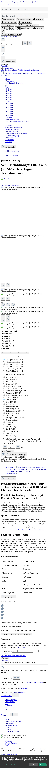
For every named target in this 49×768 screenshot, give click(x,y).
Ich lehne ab (33, 765)
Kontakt (8, 729)
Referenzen (9, 708)
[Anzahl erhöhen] (18, 447)
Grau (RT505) (11, 402)
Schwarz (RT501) (12, 431)
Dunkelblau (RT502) (13, 386)
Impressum (9, 727)
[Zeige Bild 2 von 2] (4, 288)
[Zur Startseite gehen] (9, 36)
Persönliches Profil (15, 70)
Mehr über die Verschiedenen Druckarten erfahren (26, 530)
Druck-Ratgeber (11, 700)
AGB (7, 719)
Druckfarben (10, 702)
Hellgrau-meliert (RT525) (15, 411)
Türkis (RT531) (11, 433)
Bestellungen (34, 70)
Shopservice (5, 715)
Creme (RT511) (11, 384)
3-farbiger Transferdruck (14, 364)
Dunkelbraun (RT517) (14, 388)
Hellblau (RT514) (12, 406)
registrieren (9, 68)
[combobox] (11, 44)
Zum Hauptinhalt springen (10, 2)
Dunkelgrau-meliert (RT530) (16, 391)
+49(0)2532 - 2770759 (34, 682)
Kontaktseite (23, 688)
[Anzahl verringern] (5, 447)
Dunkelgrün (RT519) (13, 393)
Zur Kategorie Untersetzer (14, 83)
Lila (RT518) (10, 415)
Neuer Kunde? (22, 647)
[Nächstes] (8, 285)
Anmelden (4, 66)
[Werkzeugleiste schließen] (3, 31)
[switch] (8, 19)
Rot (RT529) (10, 429)
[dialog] (24, 761)
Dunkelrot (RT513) (12, 397)
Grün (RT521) (11, 404)
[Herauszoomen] (3, 304)
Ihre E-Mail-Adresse (9, 651)
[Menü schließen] (6, 85)
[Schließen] (2, 302)
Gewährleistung (11, 725)
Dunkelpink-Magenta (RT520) (17, 395)
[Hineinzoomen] (13, 304)
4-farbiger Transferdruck (14, 366)
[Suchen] (24, 43)
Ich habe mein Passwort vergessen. (13, 656)
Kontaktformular (19, 692)
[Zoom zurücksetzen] (8, 304)
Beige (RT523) (11, 377)
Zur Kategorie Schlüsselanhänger (17, 121)
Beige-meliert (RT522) (14, 379)
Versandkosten (40, 749)
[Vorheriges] (3, 285)
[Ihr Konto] (3, 57)
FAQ (7, 704)
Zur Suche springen (27, 2)
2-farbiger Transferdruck (14, 362)
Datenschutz (9, 723)
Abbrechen (5, 660)
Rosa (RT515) (11, 427)
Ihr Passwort (6, 653)
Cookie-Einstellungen (13, 721)
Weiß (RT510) (11, 436)
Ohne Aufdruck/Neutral (14, 371)
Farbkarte (8, 706)
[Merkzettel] (2, 54)
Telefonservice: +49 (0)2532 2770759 (15, 9)
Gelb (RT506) (11, 400)
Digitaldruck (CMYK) (14, 369)
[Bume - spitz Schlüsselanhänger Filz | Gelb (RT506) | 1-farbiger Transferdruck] (24, 188)
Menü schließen (10, 62)
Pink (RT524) (10, 424)
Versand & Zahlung (12, 731)
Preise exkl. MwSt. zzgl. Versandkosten (15, 353)
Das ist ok (43, 765)
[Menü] (3, 39)
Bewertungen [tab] (10, 473)
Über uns (8, 710)
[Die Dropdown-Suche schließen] (29, 43)
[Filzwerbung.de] (24, 179)
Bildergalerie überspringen (10, 185)
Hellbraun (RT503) (12, 409)
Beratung (8, 741)
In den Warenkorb (7, 451)
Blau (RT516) (11, 382)
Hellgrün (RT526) (12, 413)
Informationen (6, 696)
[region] (24, 258)
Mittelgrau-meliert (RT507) (15, 418)
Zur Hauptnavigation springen (19, 3)
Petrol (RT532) (11, 422)
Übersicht (4, 70)
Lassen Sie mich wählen (9, 765)
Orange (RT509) (12, 420)
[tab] (26, 469)
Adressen (25, 70)
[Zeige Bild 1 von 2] (2, 288)
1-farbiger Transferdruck (14, 360)
